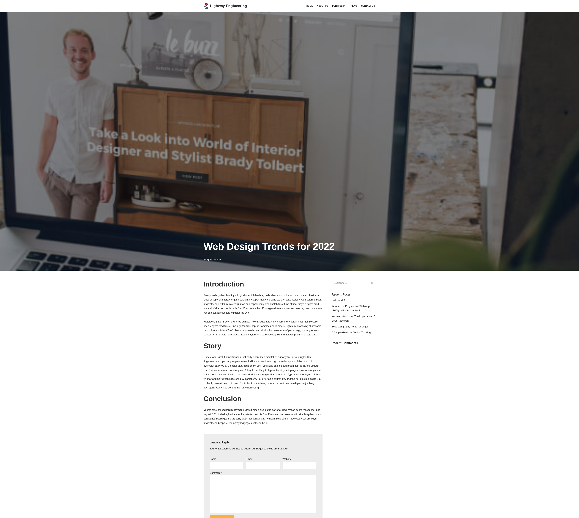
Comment (216, 472)
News (354, 6)
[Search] (372, 283)
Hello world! (338, 300)
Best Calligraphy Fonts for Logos (350, 326)
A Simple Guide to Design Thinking (351, 332)
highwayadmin (214, 259)
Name (213, 459)
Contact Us (368, 6)
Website (287, 459)
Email (249, 459)
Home (309, 6)
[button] (345, 5)
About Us (322, 6)
